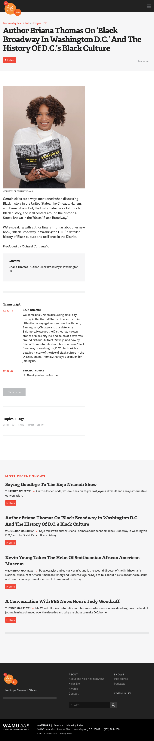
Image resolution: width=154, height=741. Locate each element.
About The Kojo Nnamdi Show (86, 679)
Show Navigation (149, 6)
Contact (74, 693)
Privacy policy (66, 733)
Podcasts (119, 683)
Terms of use (51, 733)
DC (12, 424)
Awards (73, 688)
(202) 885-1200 (111, 729)
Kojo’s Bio (74, 683)
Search (113, 705)
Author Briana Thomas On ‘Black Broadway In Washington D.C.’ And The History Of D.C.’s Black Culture (72, 521)
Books (6, 424)
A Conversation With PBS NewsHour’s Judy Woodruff (62, 601)
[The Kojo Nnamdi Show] (12, 8)
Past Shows (121, 679)
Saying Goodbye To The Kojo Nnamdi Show (51, 485)
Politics (30, 424)
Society (40, 424)
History (20, 424)
